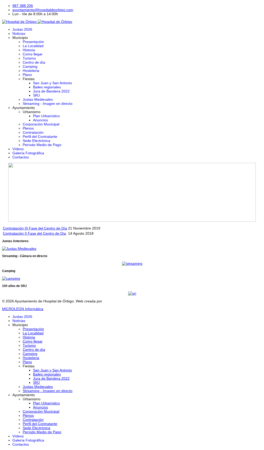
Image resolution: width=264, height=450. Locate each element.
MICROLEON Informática (22, 309)
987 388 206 (22, 6)
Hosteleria (31, 71)
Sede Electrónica (36, 141)
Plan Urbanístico (46, 116)
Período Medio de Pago (42, 145)
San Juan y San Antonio (52, 83)
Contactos (20, 157)
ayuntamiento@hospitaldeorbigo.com (42, 10)
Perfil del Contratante (40, 136)
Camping (30, 66)
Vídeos (18, 149)
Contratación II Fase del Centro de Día (34, 233)
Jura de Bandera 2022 (51, 91)
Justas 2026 (22, 29)
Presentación (33, 42)
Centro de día (34, 62)
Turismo (29, 58)
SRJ (36, 95)
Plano (27, 75)
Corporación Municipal (41, 124)
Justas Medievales (38, 99)
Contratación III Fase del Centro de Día (35, 228)
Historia (29, 50)
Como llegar (33, 54)
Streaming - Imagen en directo (47, 103)
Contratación (33, 132)
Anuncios (40, 120)
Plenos (28, 128)
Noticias (18, 33)
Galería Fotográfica (28, 153)
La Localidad (33, 46)
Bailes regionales (47, 87)
